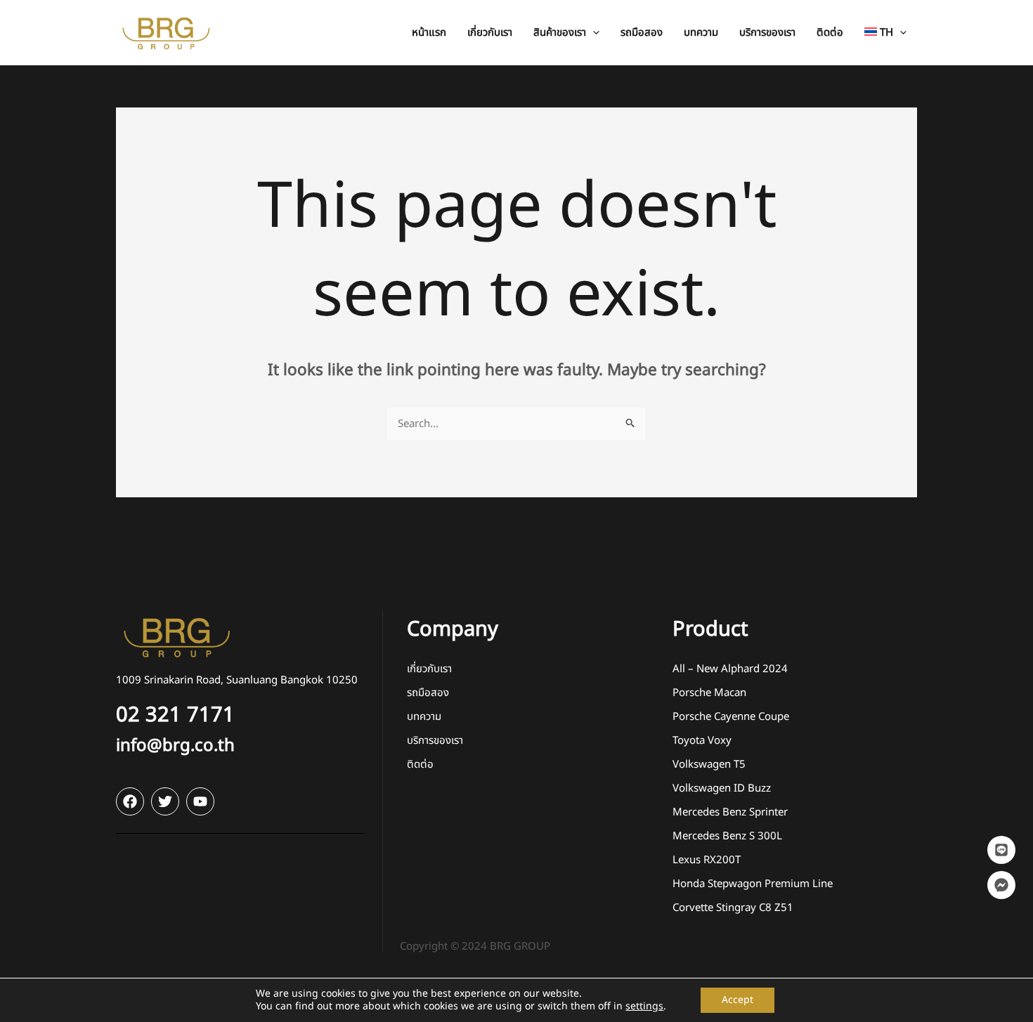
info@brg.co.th (175, 746)
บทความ (424, 717)
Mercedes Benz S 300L (727, 836)
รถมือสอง (428, 693)
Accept (737, 999)
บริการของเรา (435, 741)
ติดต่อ (420, 764)
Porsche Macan (709, 693)
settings (644, 1006)
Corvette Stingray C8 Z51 (733, 908)
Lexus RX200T (707, 860)
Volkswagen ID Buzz (722, 788)
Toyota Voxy (702, 741)
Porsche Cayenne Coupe (731, 717)
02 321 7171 (175, 715)
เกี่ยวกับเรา (429, 669)
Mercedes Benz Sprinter (730, 812)
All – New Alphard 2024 (730, 669)
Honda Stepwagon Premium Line (753, 884)
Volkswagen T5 (709, 764)
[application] (592, 32)
